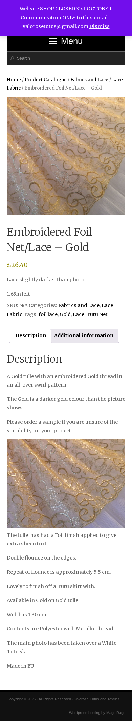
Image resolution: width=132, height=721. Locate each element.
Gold (65, 314)
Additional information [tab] (83, 335)
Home (14, 80)
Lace (78, 314)
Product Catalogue (46, 80)
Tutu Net (97, 314)
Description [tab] (30, 335)
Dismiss (99, 26)
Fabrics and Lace (89, 80)
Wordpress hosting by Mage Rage (97, 713)
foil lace (48, 314)
